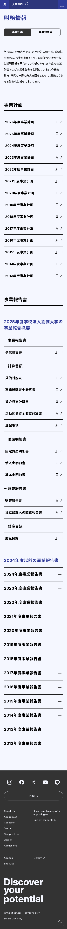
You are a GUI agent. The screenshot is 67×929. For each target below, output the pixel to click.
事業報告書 (45, 32)
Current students (43, 820)
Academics (10, 816)
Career (8, 839)
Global (7, 828)
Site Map (9, 863)
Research (9, 822)
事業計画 (17, 32)
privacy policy (32, 912)
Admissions (11, 845)
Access (8, 857)
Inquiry (33, 795)
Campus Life (11, 834)
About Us (9, 811)
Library (38, 857)
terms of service (12, 912)
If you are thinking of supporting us (47, 813)
